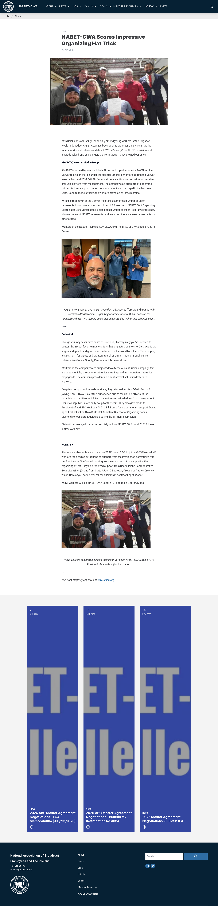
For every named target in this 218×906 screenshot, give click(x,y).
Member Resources (125, 6)
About (49, 6)
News (62, 6)
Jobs (75, 6)
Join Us (88, 6)
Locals (103, 6)
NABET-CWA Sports (155, 6)
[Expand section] (56, 6)
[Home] (8, 16)
